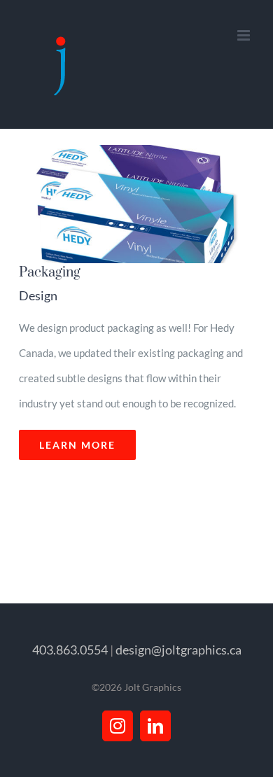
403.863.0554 (70, 649)
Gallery (149, 204)
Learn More (77, 445)
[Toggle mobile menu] (244, 35)
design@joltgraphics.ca (178, 649)
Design (38, 295)
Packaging (115, 204)
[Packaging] (132, 204)
